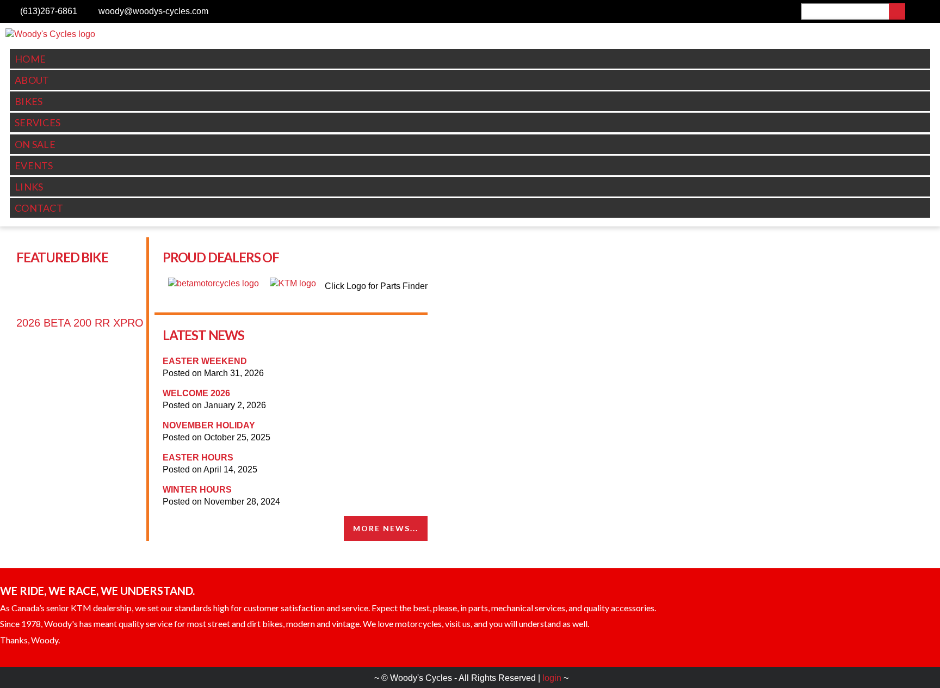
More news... (385, 528)
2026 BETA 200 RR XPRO (80, 323)
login (551, 678)
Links (29, 187)
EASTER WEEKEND (205, 361)
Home (30, 59)
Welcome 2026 (196, 393)
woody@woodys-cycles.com (153, 11)
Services (37, 122)
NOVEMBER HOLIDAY (209, 425)
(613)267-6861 (48, 11)
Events (34, 165)
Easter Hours (198, 457)
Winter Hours (197, 489)
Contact (39, 208)
